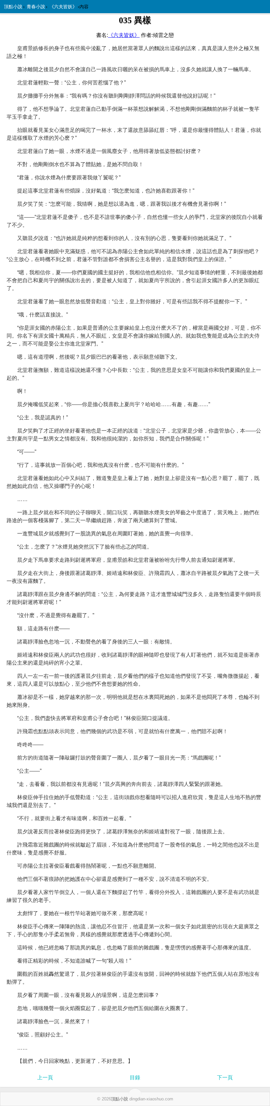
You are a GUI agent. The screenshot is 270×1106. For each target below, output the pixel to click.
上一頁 (45, 1077)
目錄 (135, 1077)
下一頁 (225, 1077)
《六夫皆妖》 (63, 6)
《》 (124, 35)
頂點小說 (13, 6)
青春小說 (36, 6)
